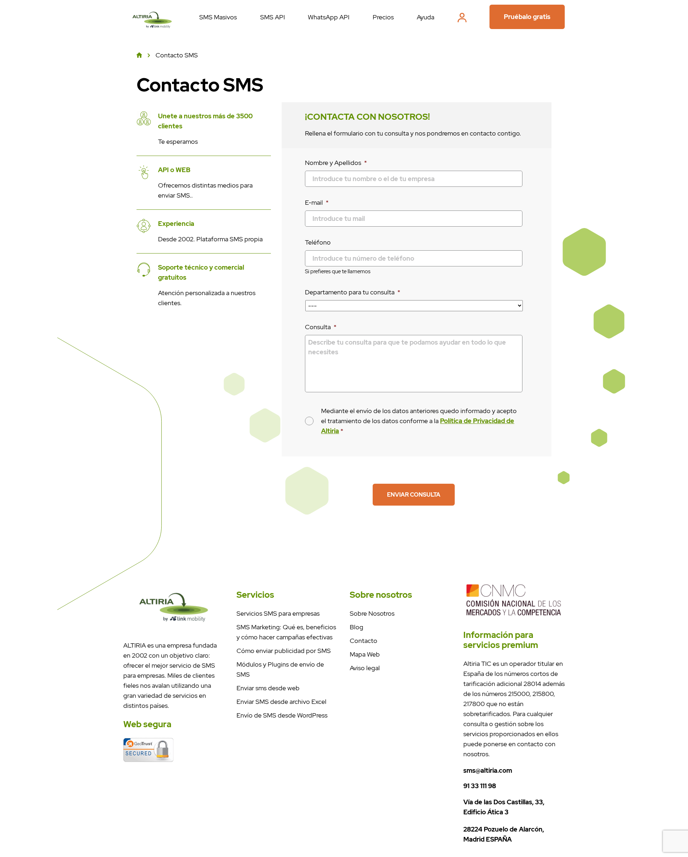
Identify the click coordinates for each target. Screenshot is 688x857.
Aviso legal (365, 668)
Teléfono (318, 242)
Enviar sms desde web (268, 688)
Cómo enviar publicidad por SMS (283, 651)
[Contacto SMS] (152, 32)
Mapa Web (365, 654)
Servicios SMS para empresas (278, 613)
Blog (356, 627)
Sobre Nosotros (372, 613)
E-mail (317, 202)
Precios (383, 17)
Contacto (363, 640)
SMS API (272, 17)
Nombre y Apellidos (336, 162)
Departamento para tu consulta (352, 292)
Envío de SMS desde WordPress (282, 715)
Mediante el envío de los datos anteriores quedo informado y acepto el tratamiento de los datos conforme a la (419, 421)
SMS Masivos (218, 17)
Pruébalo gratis (527, 17)
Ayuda (425, 17)
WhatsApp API (328, 17)
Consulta (320, 327)
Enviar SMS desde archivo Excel (281, 701)
